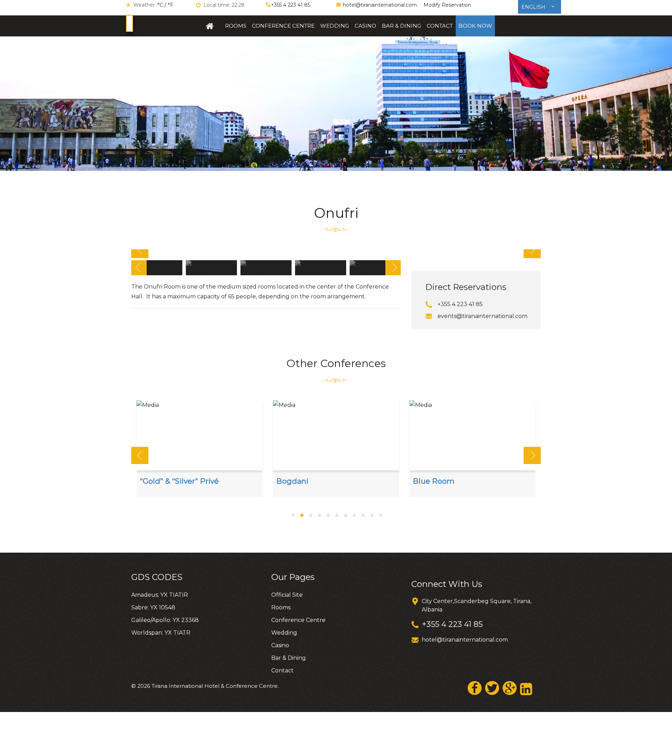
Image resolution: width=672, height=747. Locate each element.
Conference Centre (283, 25)
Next (532, 249)
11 (380, 516)
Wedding (334, 25)
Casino (365, 25)
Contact (440, 25)
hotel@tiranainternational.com (380, 5)
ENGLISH (534, 7)
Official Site (210, 25)
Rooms (235, 25)
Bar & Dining (401, 25)
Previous (139, 249)
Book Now (475, 25)
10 (371, 516)
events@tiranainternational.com (482, 316)
